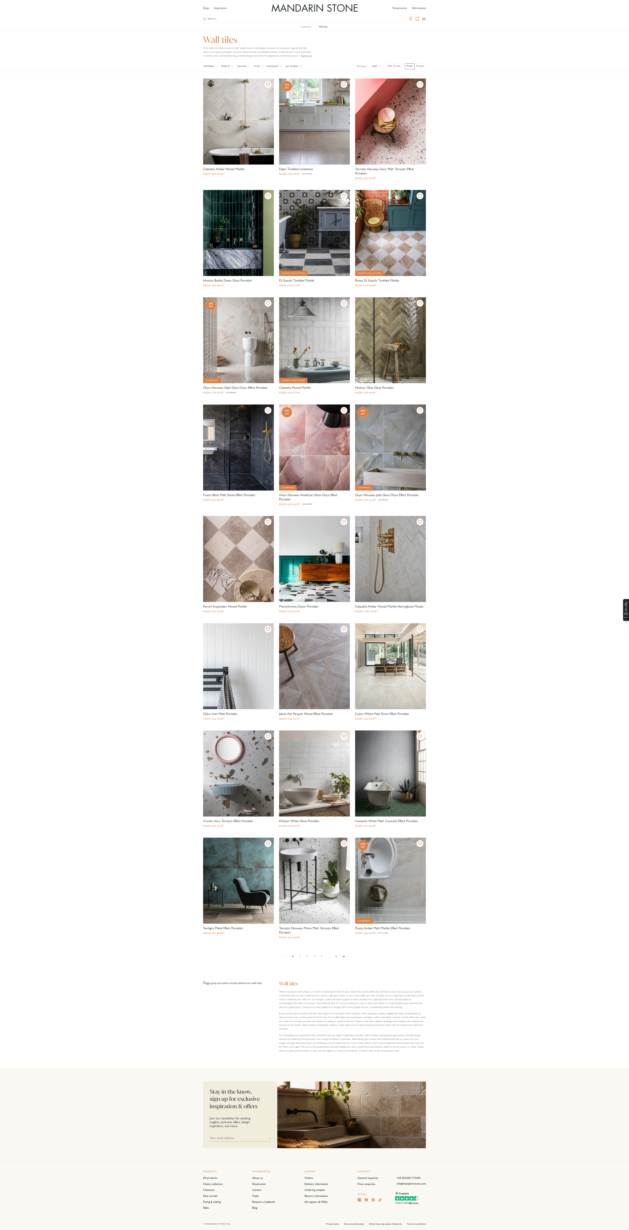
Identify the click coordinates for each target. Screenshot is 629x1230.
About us (257, 1178)
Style (257, 66)
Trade (255, 1196)
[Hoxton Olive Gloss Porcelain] (390, 340)
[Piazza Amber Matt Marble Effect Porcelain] (390, 881)
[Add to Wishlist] (268, 84)
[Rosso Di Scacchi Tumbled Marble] (390, 233)
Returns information (316, 1196)
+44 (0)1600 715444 (408, 1178)
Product (420, 65)
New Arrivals (393, 65)
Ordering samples (315, 1189)
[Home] (315, 8)
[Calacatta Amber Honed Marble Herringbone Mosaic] (390, 559)
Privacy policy (332, 1223)
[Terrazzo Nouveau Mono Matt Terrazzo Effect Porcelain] (314, 881)
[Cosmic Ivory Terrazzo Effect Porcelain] (238, 773)
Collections (306, 26)
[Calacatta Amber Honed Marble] (238, 122)
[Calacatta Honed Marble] (314, 340)
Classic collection (213, 1184)
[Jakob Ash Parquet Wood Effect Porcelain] (314, 666)
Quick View (214, 84)
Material (209, 66)
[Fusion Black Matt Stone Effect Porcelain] (238, 447)
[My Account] (411, 18)
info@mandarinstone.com (411, 1183)
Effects (225, 66)
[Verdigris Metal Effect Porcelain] (238, 881)
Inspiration (220, 8)
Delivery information (316, 1184)
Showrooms (399, 8)
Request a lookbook (263, 1201)
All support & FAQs (316, 1201)
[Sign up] (626, 610)
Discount (272, 66)
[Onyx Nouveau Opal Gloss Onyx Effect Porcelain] (238, 340)
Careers (256, 1189)
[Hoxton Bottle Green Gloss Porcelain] (238, 233)
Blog (254, 1207)
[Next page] (343, 956)
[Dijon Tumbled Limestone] (314, 122)
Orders (309, 1178)
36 (336, 956)
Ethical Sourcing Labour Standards (385, 1223)
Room (410, 65)
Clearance (208, 1189)
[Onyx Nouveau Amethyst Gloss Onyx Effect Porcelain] (314, 447)
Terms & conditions (416, 1223)
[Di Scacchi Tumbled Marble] (314, 233)
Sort (375, 66)
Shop (206, 8)
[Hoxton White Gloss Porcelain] (314, 773)
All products (210, 1178)
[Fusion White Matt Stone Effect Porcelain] (390, 666)
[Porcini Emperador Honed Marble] (238, 559)
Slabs (206, 1207)
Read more (306, 55)
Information (419, 8)
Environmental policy (354, 1223)
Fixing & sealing (212, 1201)
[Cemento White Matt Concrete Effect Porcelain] (390, 773)
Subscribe (270, 1138)
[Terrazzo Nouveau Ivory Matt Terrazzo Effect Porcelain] (390, 122)
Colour (242, 66)
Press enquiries (366, 1184)
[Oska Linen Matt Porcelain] (238, 666)
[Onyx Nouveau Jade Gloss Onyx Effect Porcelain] (390, 447)
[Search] (204, 18)
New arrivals (210, 1196)
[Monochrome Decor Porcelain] (314, 559)
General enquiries (368, 1178)
